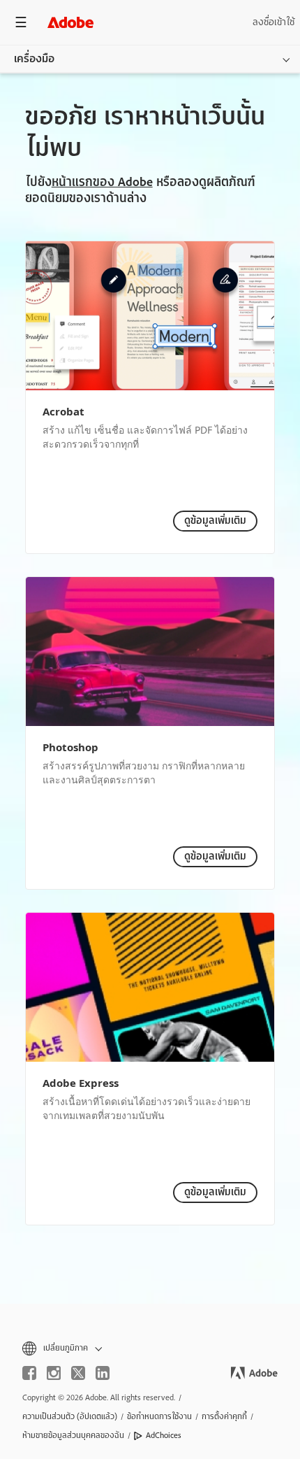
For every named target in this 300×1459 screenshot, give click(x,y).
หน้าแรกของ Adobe (102, 182)
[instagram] (54, 1373)
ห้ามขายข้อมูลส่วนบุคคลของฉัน (73, 1435)
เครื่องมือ (34, 58)
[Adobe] (70, 22)
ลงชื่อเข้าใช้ (273, 21)
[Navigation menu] (21, 22)
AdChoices (163, 1435)
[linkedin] (103, 1373)
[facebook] (29, 1373)
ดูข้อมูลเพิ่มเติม (215, 521)
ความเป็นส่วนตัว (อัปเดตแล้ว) (69, 1416)
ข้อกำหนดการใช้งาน (159, 1416)
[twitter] (78, 1373)
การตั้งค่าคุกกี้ (224, 1416)
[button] (150, 1348)
